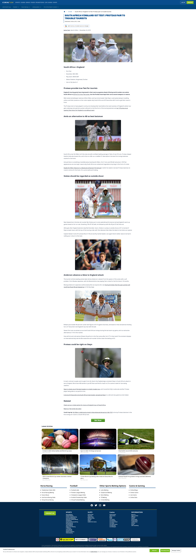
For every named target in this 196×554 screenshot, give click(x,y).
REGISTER (190, 2)
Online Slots (133, 497)
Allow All (154, 550)
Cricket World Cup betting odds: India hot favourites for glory (97, 477)
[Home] (64, 11)
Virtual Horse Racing (48, 500)
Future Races (45, 495)
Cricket (70, 11)
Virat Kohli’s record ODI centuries (128, 451)
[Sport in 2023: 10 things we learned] (98, 439)
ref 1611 (108, 546)
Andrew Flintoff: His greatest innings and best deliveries (135, 476)
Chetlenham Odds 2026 (48, 490)
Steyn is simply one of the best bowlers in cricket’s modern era (82, 389)
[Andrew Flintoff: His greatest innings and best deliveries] (136, 464)
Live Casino (133, 495)
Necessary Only (165, 550)
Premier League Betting (78, 492)
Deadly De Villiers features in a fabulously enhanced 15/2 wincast (82, 168)
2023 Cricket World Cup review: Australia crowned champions (57, 477)
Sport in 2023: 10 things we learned (91, 451)
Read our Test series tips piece (72, 409)
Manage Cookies (176, 550)
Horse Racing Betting (48, 492)
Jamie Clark (67, 30)
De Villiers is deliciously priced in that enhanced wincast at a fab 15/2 (92, 412)
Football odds (75, 490)
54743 (105, 545)
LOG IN (183, 2)
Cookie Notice (93, 551)
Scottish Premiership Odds (79, 497)
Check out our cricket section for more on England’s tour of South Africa (85, 405)
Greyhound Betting (106, 492)
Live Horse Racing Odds (48, 497)
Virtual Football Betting (78, 500)
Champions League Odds (78, 495)
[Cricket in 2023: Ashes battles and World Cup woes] (60, 439)
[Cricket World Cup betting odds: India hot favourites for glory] (98, 464)
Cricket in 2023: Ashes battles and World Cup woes (57, 451)
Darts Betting (104, 495)
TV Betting (104, 497)
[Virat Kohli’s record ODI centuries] (136, 439)
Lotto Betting (104, 490)
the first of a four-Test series (81, 94)
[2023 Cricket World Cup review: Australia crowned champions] (60, 464)
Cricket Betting (105, 500)
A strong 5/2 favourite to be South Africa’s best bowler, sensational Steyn (85, 395)
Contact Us (50, 513)
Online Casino (134, 492)
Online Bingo (134, 490)
